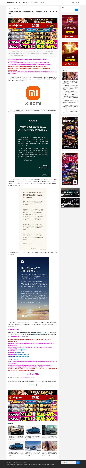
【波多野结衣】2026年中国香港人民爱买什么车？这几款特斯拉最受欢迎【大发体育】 (32, 454)
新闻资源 (42, 2)
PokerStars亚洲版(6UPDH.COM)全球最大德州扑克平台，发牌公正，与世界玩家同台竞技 (28, 62)
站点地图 (23, 464)
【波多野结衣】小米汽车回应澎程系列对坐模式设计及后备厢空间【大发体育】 (32, 438)
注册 (76, 2)
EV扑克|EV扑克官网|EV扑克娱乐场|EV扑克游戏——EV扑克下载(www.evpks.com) (27, 66)
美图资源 (25, 2)
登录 (73, 2)
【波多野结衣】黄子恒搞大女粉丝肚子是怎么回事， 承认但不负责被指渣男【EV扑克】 (70, 82)
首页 (20, 2)
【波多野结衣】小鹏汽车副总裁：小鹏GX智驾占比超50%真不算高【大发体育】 (49, 438)
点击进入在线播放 (32, 374)
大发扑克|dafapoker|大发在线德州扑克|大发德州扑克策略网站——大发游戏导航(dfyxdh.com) (29, 64)
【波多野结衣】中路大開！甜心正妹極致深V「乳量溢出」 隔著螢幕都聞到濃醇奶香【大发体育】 (70, 93)
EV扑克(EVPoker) (14, 329)
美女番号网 (15, 359)
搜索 (63, 7)
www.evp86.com (45, 332)
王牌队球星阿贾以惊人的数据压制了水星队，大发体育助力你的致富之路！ (70, 97)
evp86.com (35, 334)
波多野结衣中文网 (11, 2)
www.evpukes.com (19, 352)
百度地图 (27, 464)
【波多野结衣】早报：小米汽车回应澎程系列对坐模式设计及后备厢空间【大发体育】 (15, 454)
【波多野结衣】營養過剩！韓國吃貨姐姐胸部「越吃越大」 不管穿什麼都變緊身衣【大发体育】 (70, 107)
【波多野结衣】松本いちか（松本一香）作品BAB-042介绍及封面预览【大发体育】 (70, 111)
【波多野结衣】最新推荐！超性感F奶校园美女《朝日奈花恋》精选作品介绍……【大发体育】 (49, 454)
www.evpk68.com (20, 350)
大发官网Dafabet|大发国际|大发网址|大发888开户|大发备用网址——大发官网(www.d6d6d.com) (29, 367)
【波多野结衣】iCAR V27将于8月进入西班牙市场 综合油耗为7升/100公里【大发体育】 (15, 438)
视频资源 (36, 2)
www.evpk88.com (22, 349)
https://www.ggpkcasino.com (22, 356)
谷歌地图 (31, 464)
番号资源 (30, 2)
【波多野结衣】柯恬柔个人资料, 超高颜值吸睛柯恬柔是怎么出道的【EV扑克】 (70, 102)
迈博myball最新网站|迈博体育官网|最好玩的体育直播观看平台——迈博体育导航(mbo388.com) (29, 365)
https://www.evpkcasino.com (22, 354)
